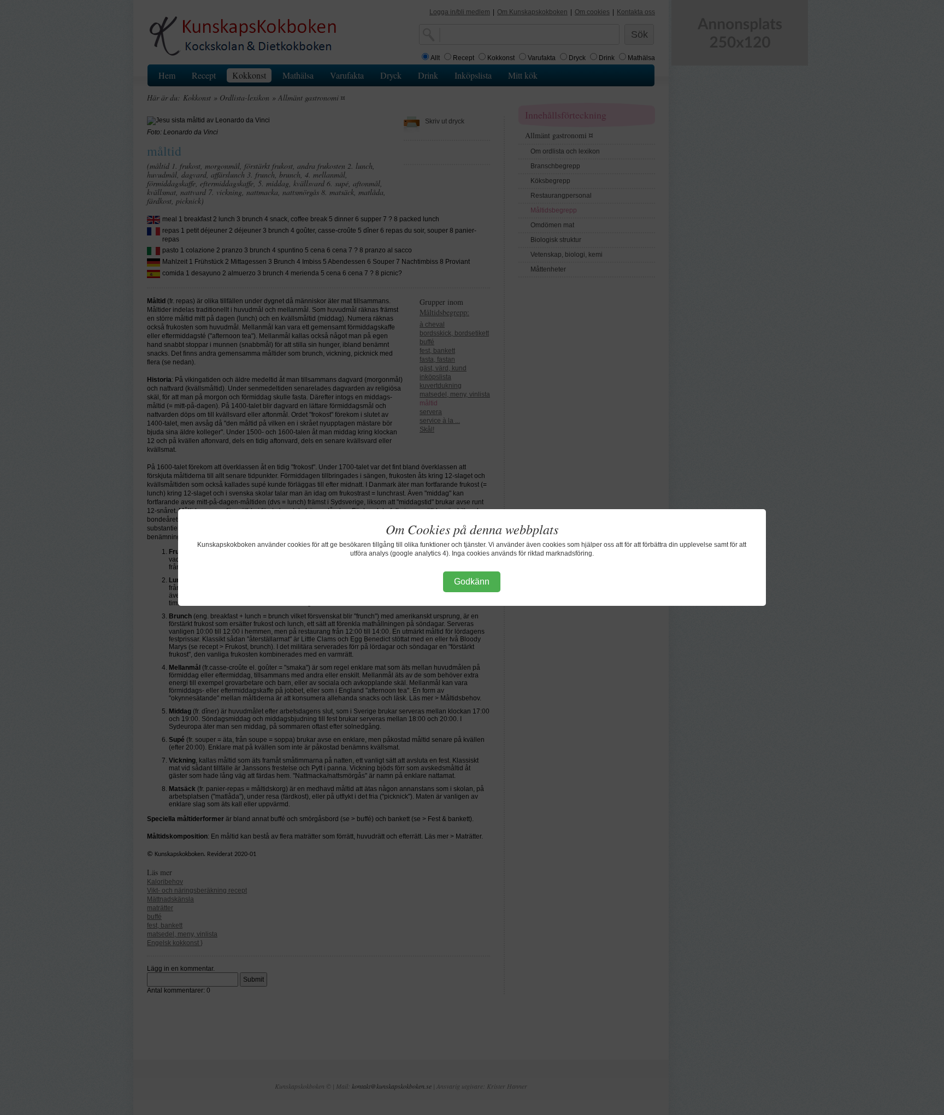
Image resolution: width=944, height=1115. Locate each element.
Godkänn (471, 581)
